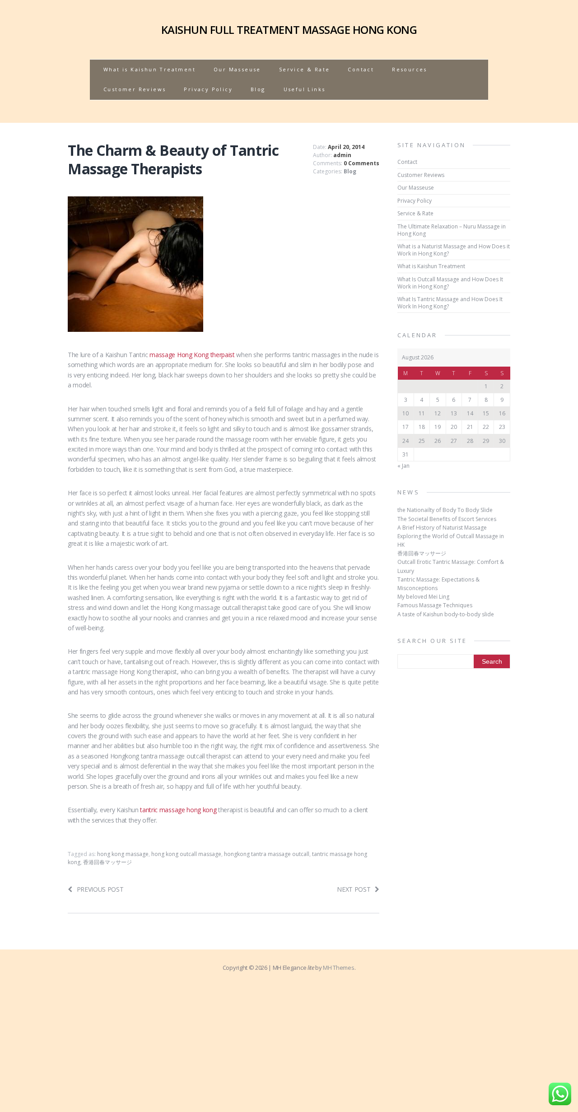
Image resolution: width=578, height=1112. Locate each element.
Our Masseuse (237, 69)
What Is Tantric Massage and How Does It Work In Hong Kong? (450, 302)
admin (342, 155)
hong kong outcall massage (186, 854)
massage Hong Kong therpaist (191, 354)
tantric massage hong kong (178, 809)
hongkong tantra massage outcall (266, 854)
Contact (361, 69)
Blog (258, 89)
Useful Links (305, 89)
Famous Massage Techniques (434, 605)
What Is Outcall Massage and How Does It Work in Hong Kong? (450, 282)
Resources (409, 69)
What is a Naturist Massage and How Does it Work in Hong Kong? (453, 249)
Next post (353, 889)
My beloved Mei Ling (423, 596)
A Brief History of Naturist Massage (442, 527)
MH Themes (338, 967)
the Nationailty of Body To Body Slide (445, 510)
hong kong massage (123, 854)
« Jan (403, 466)
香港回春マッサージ (107, 862)
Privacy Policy (208, 89)
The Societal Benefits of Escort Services (446, 519)
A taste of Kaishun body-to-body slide (445, 614)
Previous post (100, 889)
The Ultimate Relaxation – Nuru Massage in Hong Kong (451, 230)
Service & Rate (304, 69)
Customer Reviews (134, 89)
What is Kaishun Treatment (149, 69)
